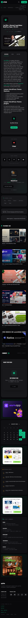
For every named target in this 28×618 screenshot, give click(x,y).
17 (4, 437)
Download (14, 127)
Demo (12, 54)
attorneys (21, 200)
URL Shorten (3, 597)
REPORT (2, 608)
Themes (17, 7)
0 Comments (18, 31)
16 (23, 434)
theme (10, 203)
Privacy (3, 614)
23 (23, 437)
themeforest (13, 175)
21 (17, 437)
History (18, 54)
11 (7, 434)
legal (5, 203)
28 (17, 439)
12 (10, 434)
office (9, 200)
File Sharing (3, 595)
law (5, 200)
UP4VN (5, 2)
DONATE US (3, 612)
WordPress (10, 7)
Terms (7, 614)
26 (10, 439)
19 (10, 437)
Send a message (9, 186)
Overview (6, 54)
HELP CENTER (4, 610)
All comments (14, 189)
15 (20, 434)
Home (5, 7)
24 (4, 439)
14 (17, 434)
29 (20, 439)
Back (15, 386)
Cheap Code (3, 594)
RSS (15, 614)
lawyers (14, 200)
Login (25, 2)
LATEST (2, 606)
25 (7, 439)
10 (4, 434)
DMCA (12, 614)
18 (7, 437)
